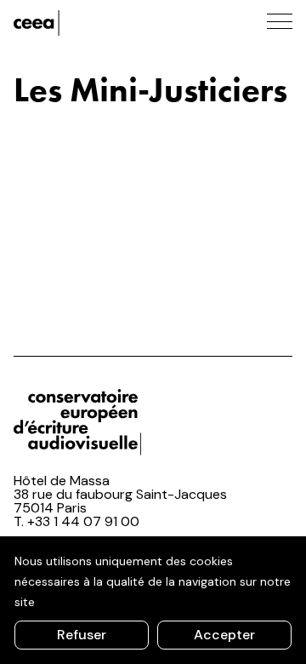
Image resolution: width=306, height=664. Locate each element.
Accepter (224, 635)
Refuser (81, 635)
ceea (90, 23)
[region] (153, 600)
